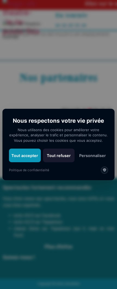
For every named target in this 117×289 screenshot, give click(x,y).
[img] (104, 170)
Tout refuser (59, 155)
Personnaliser (92, 155)
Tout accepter (24, 155)
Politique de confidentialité (29, 170)
